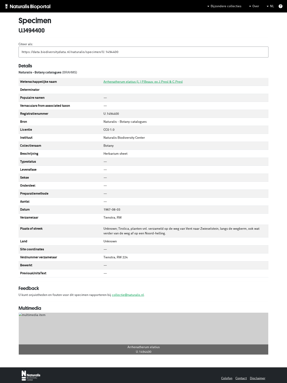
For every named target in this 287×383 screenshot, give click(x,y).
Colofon (226, 378)
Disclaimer (257, 378)
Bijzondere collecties (226, 6)
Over (255, 6)
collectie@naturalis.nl (128, 295)
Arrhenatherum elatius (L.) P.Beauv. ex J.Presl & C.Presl (143, 81)
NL (272, 6)
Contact (241, 378)
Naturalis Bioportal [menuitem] (30, 6)
